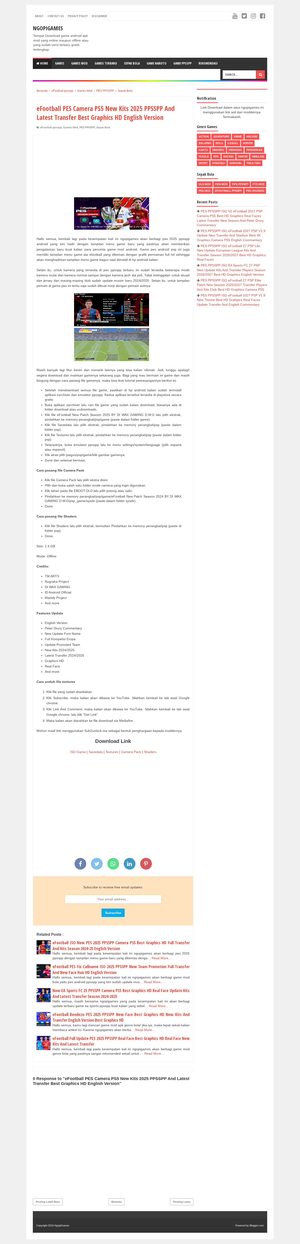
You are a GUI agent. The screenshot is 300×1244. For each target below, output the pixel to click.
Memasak (235, 149)
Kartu (203, 149)
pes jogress (255, 190)
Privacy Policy (78, 16)
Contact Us (56, 16)
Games (59, 63)
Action (204, 136)
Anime (238, 136)
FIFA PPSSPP (240, 184)
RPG (216, 156)
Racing (228, 156)
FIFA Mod (221, 184)
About (39, 16)
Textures (111, 752)
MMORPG (218, 149)
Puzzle (204, 156)
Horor (248, 143)
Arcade (251, 136)
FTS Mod (258, 184)
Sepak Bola (132, 63)
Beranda (116, 1201)
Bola (219, 143)
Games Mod (79, 63)
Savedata (96, 752)
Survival (235, 163)
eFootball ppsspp (51, 127)
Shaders (150, 752)
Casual (233, 143)
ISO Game (78, 752)
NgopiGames (48, 28)
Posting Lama (181, 1201)
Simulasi (258, 156)
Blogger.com (257, 1225)
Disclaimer (99, 16)
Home (43, 63)
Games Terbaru (106, 63)
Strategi (218, 163)
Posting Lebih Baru (48, 1201)
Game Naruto (156, 63)
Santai (243, 156)
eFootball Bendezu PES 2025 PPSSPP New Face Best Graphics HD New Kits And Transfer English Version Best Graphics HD (121, 1017)
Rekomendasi (208, 63)
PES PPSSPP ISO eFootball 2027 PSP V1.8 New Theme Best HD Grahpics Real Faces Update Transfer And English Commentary (231, 299)
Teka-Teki (253, 163)
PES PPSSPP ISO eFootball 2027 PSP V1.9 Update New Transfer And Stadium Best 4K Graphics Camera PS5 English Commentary (231, 235)
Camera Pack (131, 752)
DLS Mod (205, 184)
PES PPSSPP (87, 127)
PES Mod (204, 190)
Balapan (205, 143)
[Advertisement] (113, 164)
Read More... (161, 958)
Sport (203, 163)
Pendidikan (254, 149)
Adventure (221, 136)
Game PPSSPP (182, 63)
